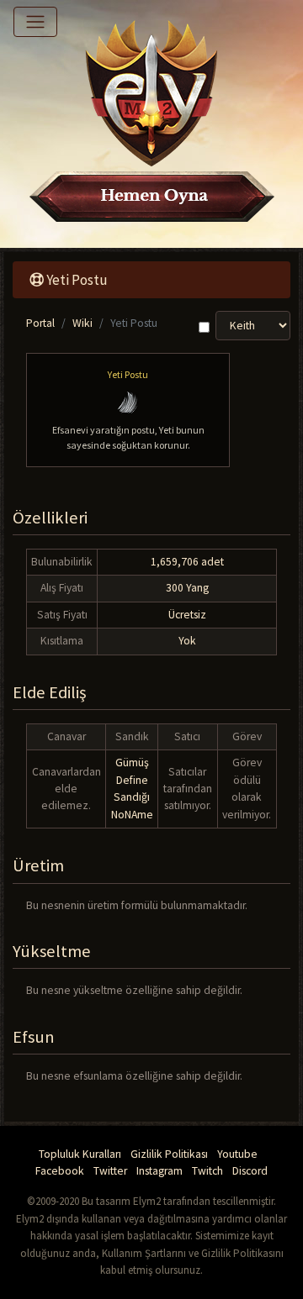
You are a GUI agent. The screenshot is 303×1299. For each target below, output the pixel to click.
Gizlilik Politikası (169, 1154)
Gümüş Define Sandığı (132, 779)
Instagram (159, 1171)
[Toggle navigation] (35, 22)
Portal (40, 323)
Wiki (82, 323)
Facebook (59, 1171)
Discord (250, 1171)
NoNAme (132, 814)
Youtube (237, 1154)
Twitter (110, 1171)
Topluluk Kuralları (80, 1154)
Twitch (207, 1171)
